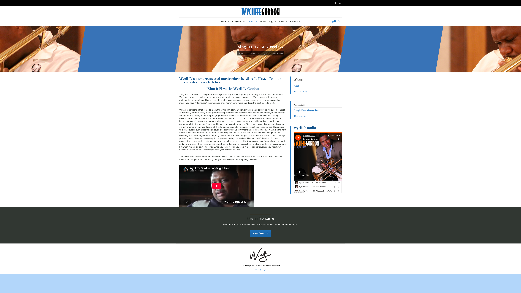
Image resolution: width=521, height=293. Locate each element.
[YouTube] (336, 2)
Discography (300, 91)
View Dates (258, 233)
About (299, 79)
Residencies (300, 115)
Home (241, 53)
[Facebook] (331, 2)
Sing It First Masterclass (306, 110)
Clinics (252, 53)
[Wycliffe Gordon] (260, 11)
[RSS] (340, 2)
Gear (296, 85)
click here (214, 82)
